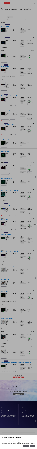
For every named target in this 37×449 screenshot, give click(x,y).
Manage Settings (4, 445)
